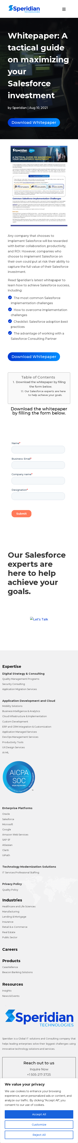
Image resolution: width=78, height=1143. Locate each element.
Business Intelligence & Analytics (21, 711)
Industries (12, 900)
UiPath (6, 855)
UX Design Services (13, 747)
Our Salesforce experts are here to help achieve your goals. (45, 393)
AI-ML (5, 752)
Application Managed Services (19, 731)
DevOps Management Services (20, 737)
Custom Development (15, 721)
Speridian (19, 108)
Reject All (39, 1135)
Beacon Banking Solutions (17, 972)
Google (6, 829)
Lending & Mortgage (14, 916)
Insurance (7, 921)
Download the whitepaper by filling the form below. (41, 384)
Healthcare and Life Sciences (18, 906)
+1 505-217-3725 (39, 1074)
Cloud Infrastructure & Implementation (24, 716)
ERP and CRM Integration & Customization (26, 726)
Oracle (6, 814)
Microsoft (7, 824)
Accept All (39, 1114)
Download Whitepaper (34, 122)
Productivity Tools (12, 742)
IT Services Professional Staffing (20, 872)
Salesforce (8, 819)
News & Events (10, 996)
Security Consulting (13, 684)
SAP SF (6, 839)
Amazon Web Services (15, 834)
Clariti (5, 850)
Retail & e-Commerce (14, 927)
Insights (6, 990)
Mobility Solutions (12, 706)
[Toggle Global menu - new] (64, 11)
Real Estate (8, 932)
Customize (39, 1124)
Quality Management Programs (20, 678)
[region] (39, 1110)
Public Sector (9, 937)
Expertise (11, 666)
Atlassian (7, 845)
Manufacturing (10, 911)
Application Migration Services (19, 689)
